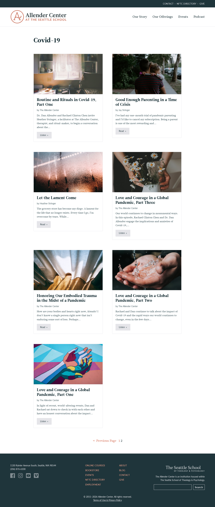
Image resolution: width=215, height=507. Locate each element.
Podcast (199, 16)
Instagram (21, 476)
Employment (93, 484)
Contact (168, 3)
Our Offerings (163, 16)
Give (202, 3)
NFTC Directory (186, 3)
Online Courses (164, 25)
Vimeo (37, 476)
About (123, 465)
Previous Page (106, 440)
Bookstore (92, 470)
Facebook (13, 476)
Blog (122, 470)
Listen (43, 135)
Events (183, 16)
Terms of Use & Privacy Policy (107, 500)
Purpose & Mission (146, 25)
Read (121, 130)
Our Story (140, 16)
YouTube (29, 476)
